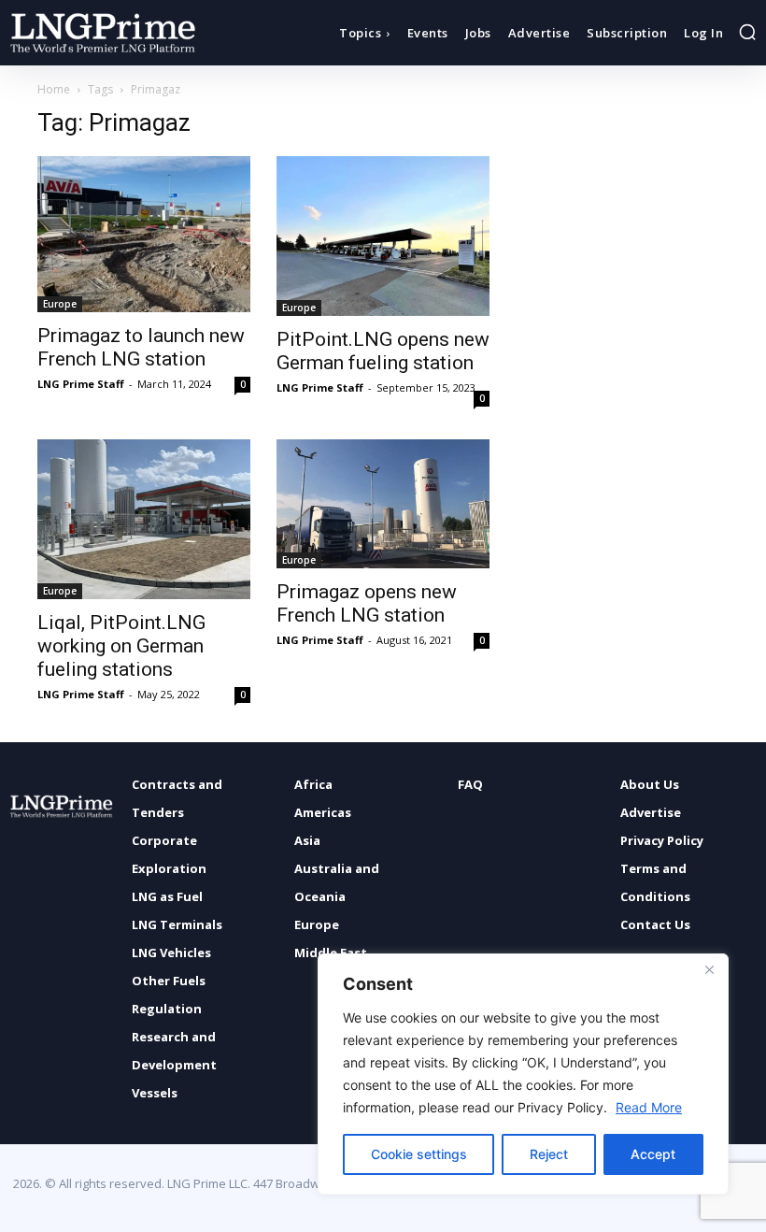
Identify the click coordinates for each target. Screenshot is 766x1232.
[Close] (709, 969)
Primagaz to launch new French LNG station (141, 347)
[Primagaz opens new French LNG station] (383, 503)
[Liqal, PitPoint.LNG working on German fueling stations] (143, 519)
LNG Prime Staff (80, 384)
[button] (747, 31)
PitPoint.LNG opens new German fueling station (383, 351)
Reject (549, 1154)
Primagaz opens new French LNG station (367, 603)
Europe (60, 303)
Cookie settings (419, 1154)
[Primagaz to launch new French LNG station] (143, 234)
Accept (653, 1154)
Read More (649, 1107)
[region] (523, 1074)
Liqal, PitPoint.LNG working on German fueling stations (121, 645)
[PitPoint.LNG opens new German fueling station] (383, 236)
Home (53, 89)
